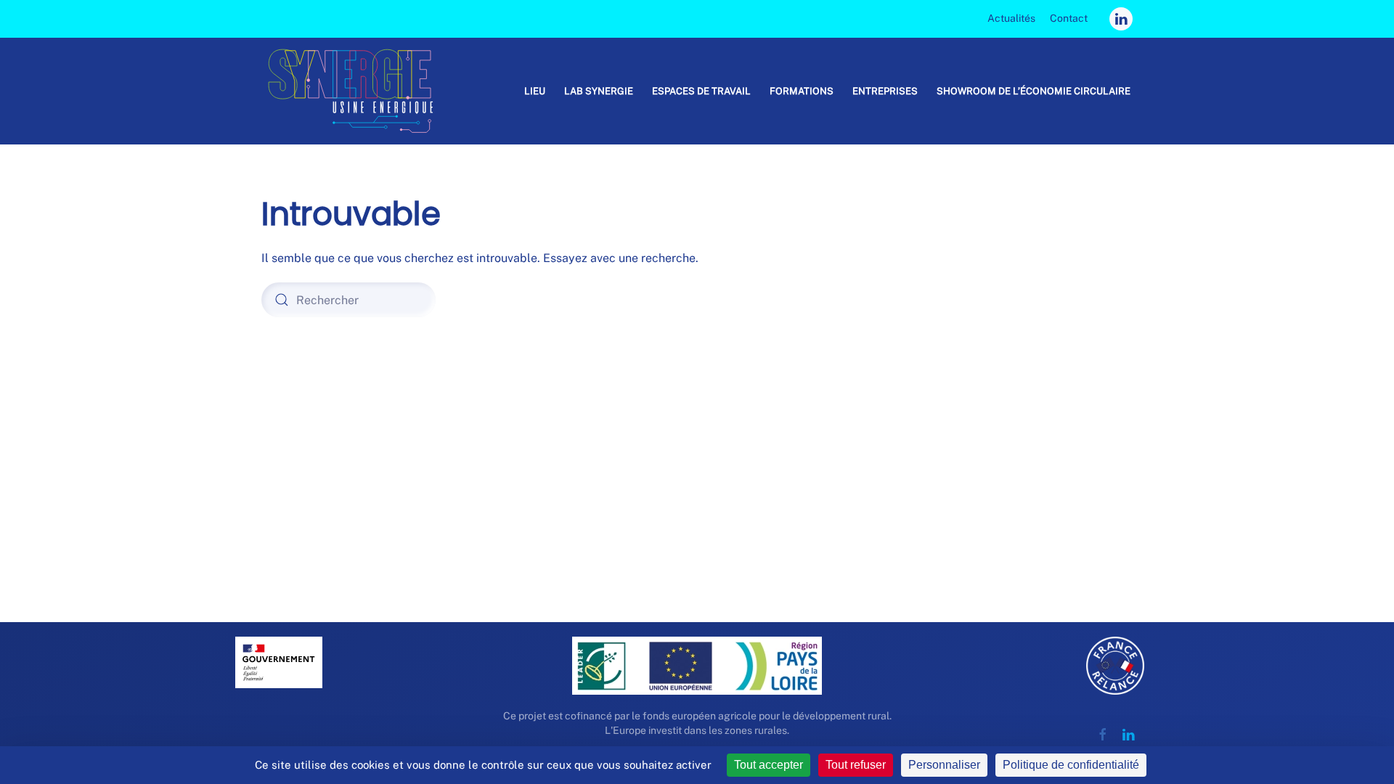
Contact (1069, 18)
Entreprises (885, 91)
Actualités (1011, 18)
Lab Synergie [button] (598, 91)
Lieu (534, 91)
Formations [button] (801, 91)
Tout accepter (768, 765)
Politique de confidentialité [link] (1071, 765)
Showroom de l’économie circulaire (1033, 91)
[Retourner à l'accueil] (356, 91)
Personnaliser (944, 765)
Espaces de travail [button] (701, 91)
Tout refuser (856, 765)
